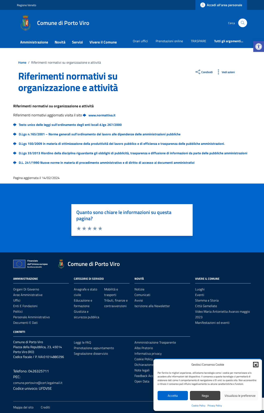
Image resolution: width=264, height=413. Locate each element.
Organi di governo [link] (26, 289)
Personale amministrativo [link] (31, 317)
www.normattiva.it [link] (102, 115)
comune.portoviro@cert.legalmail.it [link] (37, 382)
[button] (256, 365)
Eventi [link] (199, 294)
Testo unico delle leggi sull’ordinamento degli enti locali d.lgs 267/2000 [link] (70, 124)
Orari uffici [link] (140, 41)
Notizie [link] (139, 289)
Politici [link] (18, 311)
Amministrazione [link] (34, 42)
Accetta (173, 395)
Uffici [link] (16, 300)
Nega (205, 395)
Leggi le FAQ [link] (82, 342)
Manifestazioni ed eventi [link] (212, 322)
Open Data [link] (141, 381)
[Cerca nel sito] (242, 23)
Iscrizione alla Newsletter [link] (152, 305)
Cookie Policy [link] (198, 405)
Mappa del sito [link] (23, 407)
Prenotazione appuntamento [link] (94, 347)
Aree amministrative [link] (27, 294)
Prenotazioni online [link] (169, 41)
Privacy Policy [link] (214, 405)
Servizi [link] (77, 42)
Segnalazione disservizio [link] (91, 353)
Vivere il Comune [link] (103, 42)
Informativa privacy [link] (148, 353)
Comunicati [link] (142, 294)
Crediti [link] (45, 407)
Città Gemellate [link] (206, 305)
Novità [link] (60, 42)
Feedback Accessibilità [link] (150, 375)
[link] (258, 46)
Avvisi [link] (138, 300)
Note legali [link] (142, 370)
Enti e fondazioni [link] (25, 305)
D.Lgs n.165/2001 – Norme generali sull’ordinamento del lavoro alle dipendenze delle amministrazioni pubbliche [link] (99, 134)
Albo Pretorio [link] (143, 347)
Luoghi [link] (200, 289)
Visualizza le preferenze (240, 395)
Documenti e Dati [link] (25, 322)
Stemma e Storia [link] (207, 300)
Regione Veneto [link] (26, 5)
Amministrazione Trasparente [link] (155, 342)
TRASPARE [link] (198, 41)
